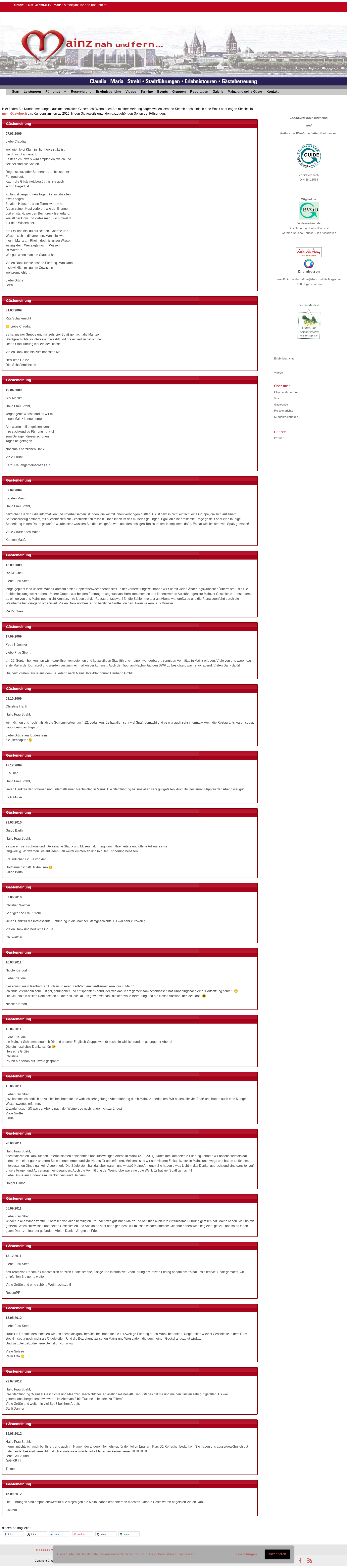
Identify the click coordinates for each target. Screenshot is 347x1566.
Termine (147, 91)
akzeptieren (277, 1554)
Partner (279, 438)
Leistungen (32, 91)
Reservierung (81, 91)
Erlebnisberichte (108, 91)
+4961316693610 (38, 5)
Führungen (53, 91)
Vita (276, 398)
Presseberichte (283, 410)
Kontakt (272, 91)
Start (15, 91)
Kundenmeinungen (286, 416)
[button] (13, 1533)
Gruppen (179, 91)
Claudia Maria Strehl (287, 392)
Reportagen (199, 91)
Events (162, 91)
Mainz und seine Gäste (245, 91)
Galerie (218, 91)
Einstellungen (246, 1554)
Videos (131, 91)
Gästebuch (281, 404)
